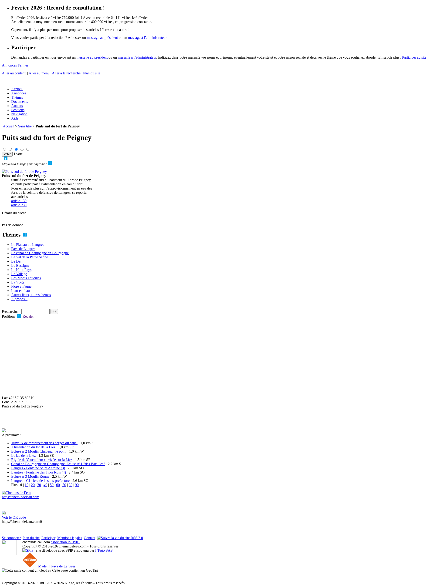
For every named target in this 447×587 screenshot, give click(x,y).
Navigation (19, 114)
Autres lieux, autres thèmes (31, 295)
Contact (89, 538)
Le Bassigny (20, 265)
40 (45, 485)
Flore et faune (21, 286)
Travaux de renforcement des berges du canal (44, 443)
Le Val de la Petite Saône (29, 257)
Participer (48, 538)
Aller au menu (39, 73)
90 (77, 485)
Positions (17, 110)
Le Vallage (19, 274)
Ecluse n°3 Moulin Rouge (30, 476)
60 (58, 485)
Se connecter (11, 538)
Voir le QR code (14, 517)
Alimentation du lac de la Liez (33, 447)
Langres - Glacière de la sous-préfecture (40, 481)
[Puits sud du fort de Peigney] (24, 171)
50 (52, 485)
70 (64, 485)
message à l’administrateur (147, 38)
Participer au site (414, 57)
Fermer (23, 65)
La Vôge (17, 282)
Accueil (17, 89)
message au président (102, 38)
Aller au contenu (14, 73)
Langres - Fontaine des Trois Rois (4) (38, 472)
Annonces (9, 65)
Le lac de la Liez (23, 455)
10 (26, 485)
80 (70, 485)
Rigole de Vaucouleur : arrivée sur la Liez (41, 460)
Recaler (28, 316)
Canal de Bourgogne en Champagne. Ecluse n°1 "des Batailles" (58, 464)
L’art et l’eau (20, 291)
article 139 (19, 201)
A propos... (19, 299)
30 (39, 485)
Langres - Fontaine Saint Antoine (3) (38, 468)
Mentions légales (69, 538)
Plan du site (91, 73)
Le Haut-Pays (21, 270)
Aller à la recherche (66, 73)
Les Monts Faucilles (26, 278)
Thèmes (17, 97)
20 (33, 485)
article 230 (19, 205)
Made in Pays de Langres (56, 566)
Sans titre (25, 126)
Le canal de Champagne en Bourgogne (40, 253)
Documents (19, 101)
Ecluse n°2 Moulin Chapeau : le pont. (38, 451)
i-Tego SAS (104, 550)
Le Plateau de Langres (27, 245)
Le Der (16, 261)
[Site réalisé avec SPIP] (28, 550)
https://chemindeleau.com (20, 497)
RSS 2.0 (136, 538)
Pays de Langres (23, 249)
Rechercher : (11, 311)
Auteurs (17, 106)
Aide (14, 118)
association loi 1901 (65, 542)
